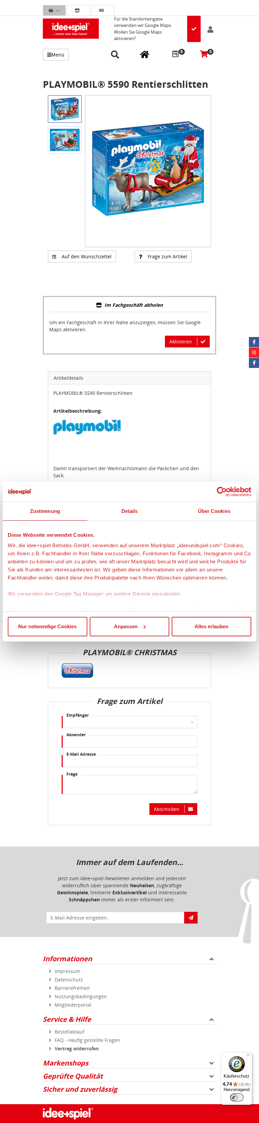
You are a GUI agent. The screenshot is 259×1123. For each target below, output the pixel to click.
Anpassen (126, 626)
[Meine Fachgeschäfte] (145, 54)
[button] (116, 55)
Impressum (67, 971)
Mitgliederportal (73, 1005)
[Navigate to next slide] (200, 171)
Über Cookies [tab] (214, 511)
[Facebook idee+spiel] (254, 342)
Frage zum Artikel (167, 256)
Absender (76, 735)
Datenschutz (69, 979)
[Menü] (248, 1056)
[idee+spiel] (71, 28)
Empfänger (77, 715)
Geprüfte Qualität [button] (73, 1076)
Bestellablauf (69, 1031)
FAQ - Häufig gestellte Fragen (87, 1040)
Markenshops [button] (65, 1063)
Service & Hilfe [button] (67, 1019)
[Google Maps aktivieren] (194, 29)
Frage (72, 774)
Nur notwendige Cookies (47, 626)
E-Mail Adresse (81, 754)
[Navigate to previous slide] (95, 171)
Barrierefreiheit (72, 988)
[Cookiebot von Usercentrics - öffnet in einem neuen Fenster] (221, 492)
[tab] (129, 305)
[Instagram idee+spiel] (254, 352)
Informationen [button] (67, 958)
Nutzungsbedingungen (81, 996)
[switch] (236, 1097)
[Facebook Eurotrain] (254, 363)
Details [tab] (129, 511)
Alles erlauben (211, 626)
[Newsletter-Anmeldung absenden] (191, 918)
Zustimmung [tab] (45, 511)
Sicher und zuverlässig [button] (80, 1089)
